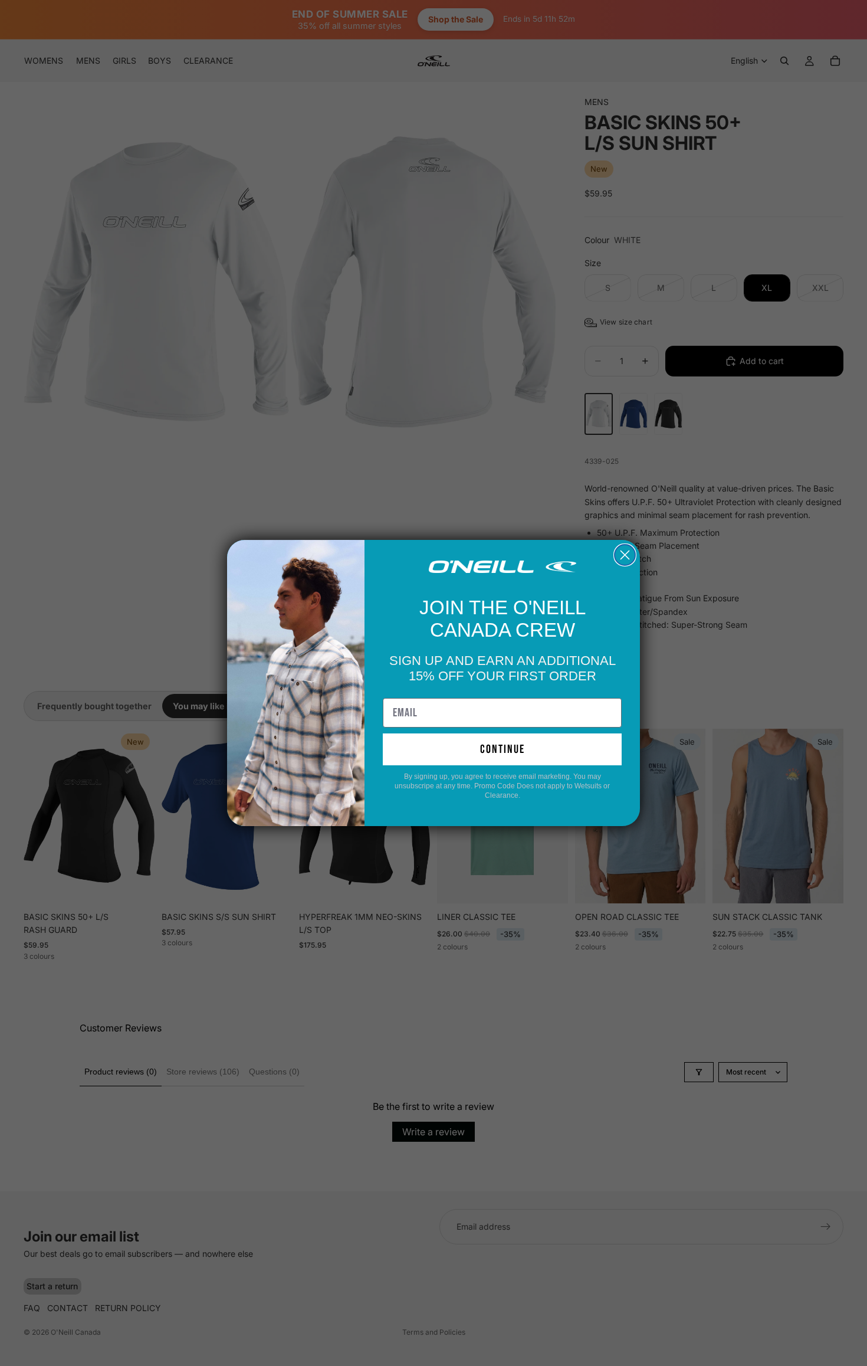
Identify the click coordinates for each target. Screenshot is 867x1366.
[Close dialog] (625, 555)
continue (502, 749)
